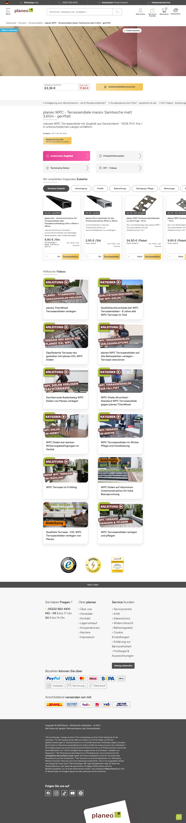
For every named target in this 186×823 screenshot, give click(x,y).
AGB (117, 613)
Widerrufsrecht (123, 623)
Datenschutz (122, 618)
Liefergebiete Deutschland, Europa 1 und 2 (62, 756)
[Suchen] (117, 11)
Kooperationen (90, 627)
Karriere (85, 632)
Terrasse (22, 23)
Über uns (86, 609)
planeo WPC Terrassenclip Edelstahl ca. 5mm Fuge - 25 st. (143, 219)
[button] (7, 2)
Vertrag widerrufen (123, 665)
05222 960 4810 (70, 2)
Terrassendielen (35, 23)
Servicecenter (123, 609)
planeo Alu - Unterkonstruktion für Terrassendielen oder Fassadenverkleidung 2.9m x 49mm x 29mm (62, 222)
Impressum (87, 637)
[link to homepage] (24, 10)
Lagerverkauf (88, 623)
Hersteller (86, 613)
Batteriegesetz (123, 627)
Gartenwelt (11, 23)
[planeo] (106, 815)
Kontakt (85, 618)
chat (31, 2)
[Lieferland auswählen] (7, 2)
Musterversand (114, 2)
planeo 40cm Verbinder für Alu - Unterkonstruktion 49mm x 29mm (101, 219)
